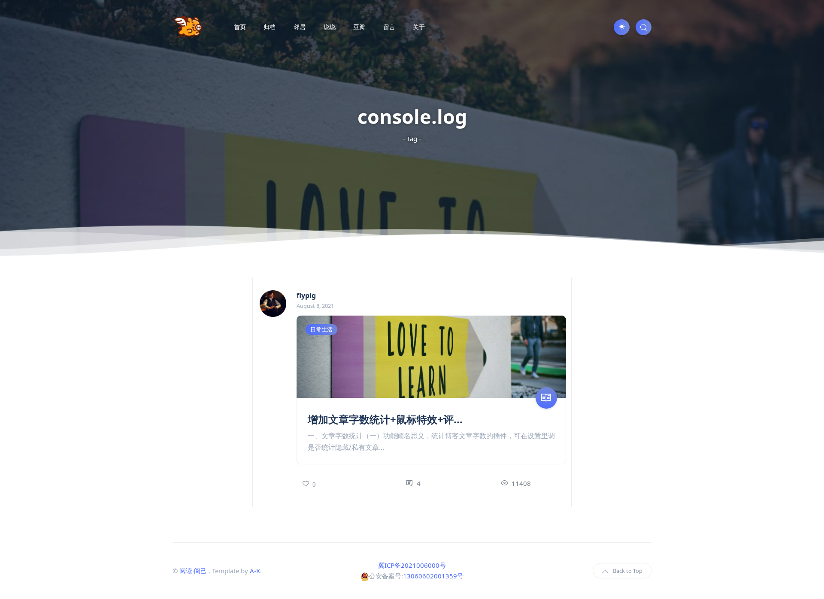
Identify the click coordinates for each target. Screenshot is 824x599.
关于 (419, 27)
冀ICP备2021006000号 (412, 565)
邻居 (300, 27)
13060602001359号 (433, 576)
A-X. (256, 570)
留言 (389, 27)
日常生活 (321, 329)
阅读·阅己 (193, 570)
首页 (240, 27)
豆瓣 (359, 27)
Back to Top (627, 571)
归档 (270, 27)
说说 (330, 27)
